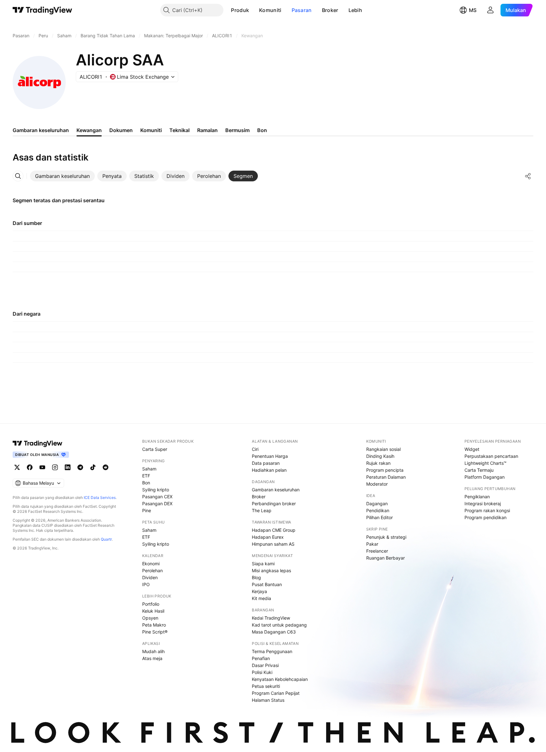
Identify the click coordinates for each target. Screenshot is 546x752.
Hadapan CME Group (273, 530)
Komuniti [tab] (151, 130)
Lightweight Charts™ (485, 463)
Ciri (255, 449)
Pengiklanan (477, 496)
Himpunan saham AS (273, 544)
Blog (256, 577)
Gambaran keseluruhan (276, 489)
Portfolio (150, 604)
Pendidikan (377, 510)
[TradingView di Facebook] (29, 467)
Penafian (261, 658)
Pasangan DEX (157, 503)
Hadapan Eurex (268, 537)
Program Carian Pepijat (276, 693)
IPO (146, 584)
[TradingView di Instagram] (55, 467)
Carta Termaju (479, 470)
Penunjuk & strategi (386, 537)
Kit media (261, 598)
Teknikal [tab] (179, 130)
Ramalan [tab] (207, 130)
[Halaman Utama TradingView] (42, 10)
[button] (254, 10)
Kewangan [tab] (89, 130)
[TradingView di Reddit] (105, 467)
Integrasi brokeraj (482, 503)
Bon (146, 482)
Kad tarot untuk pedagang (279, 625)
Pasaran (302, 10)
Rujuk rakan (378, 463)
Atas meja (152, 658)
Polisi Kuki (262, 672)
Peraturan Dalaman (386, 477)
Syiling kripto (155, 489)
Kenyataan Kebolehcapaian (280, 679)
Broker (330, 10)
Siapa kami (263, 563)
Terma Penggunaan (272, 651)
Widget (471, 449)
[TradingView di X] (17, 467)
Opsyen (150, 618)
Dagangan (377, 503)
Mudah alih (153, 651)
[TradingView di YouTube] (42, 467)
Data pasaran (266, 463)
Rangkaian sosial (383, 449)
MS (472, 10)
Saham (149, 468)
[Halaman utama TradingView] (38, 443)
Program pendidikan (485, 517)
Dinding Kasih (380, 456)
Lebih (355, 10)
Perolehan (152, 570)
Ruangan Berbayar (385, 558)
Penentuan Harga (270, 456)
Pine (146, 510)
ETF (146, 475)
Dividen (150, 577)
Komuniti (270, 10)
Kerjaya (259, 591)
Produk (240, 10)
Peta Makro (154, 625)
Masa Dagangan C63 (274, 631)
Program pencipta (384, 470)
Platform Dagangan (484, 477)
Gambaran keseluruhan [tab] (41, 130)
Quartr (106, 539)
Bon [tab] (262, 130)
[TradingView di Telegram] (80, 467)
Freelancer (377, 551)
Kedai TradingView (271, 618)
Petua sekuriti (266, 686)
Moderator (377, 484)
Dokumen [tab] (121, 130)
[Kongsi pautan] (528, 176)
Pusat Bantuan (267, 584)
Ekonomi (151, 563)
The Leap (261, 510)
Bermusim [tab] (237, 130)
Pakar (372, 544)
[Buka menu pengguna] (490, 10)
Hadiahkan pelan (269, 470)
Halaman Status (268, 700)
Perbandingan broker (274, 503)
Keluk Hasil (153, 611)
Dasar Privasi (265, 665)
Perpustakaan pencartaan (491, 456)
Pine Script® (154, 631)
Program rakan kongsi (487, 510)
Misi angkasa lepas (271, 570)
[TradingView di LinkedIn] (67, 467)
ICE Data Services (100, 497)
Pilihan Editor (379, 517)
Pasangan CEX (157, 496)
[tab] (62, 176)
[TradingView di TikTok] (92, 467)
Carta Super (154, 449)
